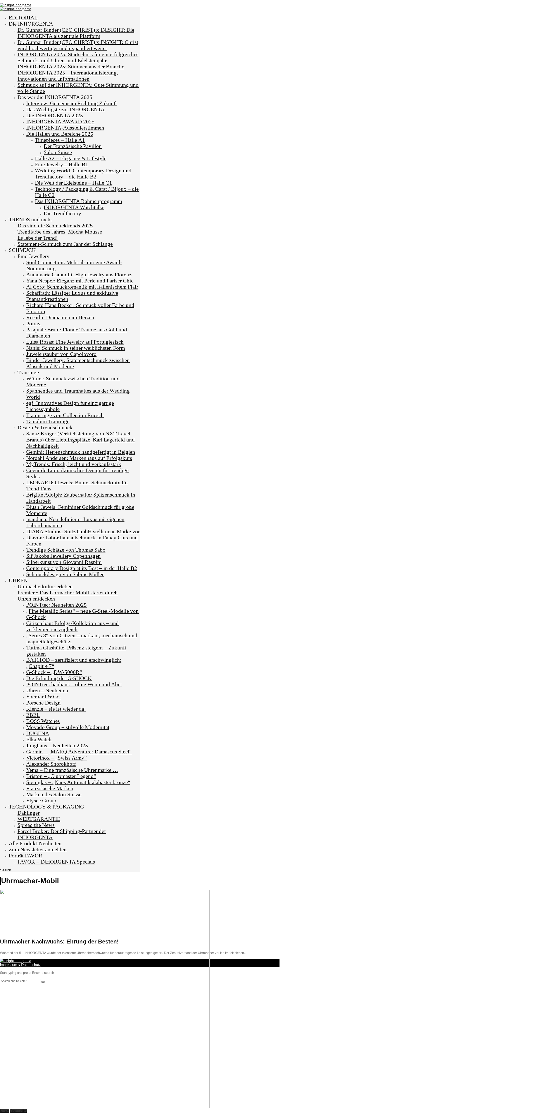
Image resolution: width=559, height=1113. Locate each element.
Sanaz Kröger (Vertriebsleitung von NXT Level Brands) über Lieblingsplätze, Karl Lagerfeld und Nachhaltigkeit (80, 440)
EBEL (33, 715)
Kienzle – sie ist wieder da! (56, 709)
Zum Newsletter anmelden (38, 849)
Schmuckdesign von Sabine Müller (65, 574)
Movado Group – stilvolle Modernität (67, 727)
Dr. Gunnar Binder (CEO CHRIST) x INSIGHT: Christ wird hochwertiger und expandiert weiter (77, 45)
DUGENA (37, 733)
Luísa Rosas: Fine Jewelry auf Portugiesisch (75, 342)
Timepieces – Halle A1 (60, 140)
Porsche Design (43, 703)
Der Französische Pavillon (73, 146)
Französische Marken (49, 788)
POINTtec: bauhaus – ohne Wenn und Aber (74, 684)
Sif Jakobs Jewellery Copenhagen (63, 556)
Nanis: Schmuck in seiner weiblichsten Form (75, 348)
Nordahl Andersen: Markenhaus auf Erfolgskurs (79, 458)
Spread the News (36, 825)
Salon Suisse (58, 152)
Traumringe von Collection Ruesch (65, 415)
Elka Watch (39, 739)
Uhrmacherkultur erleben (45, 586)
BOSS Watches (43, 721)
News (4, 1111)
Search (5, 870)
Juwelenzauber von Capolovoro (61, 354)
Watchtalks (18, 1111)
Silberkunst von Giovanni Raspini (64, 562)
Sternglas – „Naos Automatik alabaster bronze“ (78, 782)
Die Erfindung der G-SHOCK (59, 678)
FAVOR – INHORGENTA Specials (56, 862)
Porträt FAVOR (25, 856)
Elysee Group (41, 800)
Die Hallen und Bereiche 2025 (59, 134)
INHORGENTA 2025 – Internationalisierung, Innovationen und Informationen (67, 76)
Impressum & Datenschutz (20, 965)
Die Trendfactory (62, 213)
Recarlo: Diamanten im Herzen (60, 317)
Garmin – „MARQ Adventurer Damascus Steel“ (79, 752)
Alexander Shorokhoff (51, 764)
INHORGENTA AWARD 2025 (60, 122)
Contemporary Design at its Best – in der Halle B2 (81, 568)
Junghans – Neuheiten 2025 (57, 745)
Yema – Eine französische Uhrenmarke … (72, 770)
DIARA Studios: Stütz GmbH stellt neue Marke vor (83, 531)
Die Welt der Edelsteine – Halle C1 (73, 183)
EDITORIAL (23, 18)
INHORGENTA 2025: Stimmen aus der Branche (70, 66)
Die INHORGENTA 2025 (54, 115)
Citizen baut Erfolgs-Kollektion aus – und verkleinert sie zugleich (72, 626)
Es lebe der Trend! (37, 238)
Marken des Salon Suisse (53, 794)
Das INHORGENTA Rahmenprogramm (78, 201)
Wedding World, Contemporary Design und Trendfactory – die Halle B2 (83, 174)
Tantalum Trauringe (47, 421)
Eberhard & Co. (43, 696)
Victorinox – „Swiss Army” (56, 758)
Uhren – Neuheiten (47, 690)
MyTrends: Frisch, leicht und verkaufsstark (73, 464)
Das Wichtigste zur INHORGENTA (65, 109)
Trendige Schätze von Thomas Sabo (65, 550)
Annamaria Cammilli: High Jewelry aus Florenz (78, 274)
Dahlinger (28, 813)
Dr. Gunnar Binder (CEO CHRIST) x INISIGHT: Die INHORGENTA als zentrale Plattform (75, 33)
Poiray (33, 323)
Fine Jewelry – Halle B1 (61, 164)
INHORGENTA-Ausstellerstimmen (65, 128)
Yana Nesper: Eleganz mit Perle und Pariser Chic (79, 281)
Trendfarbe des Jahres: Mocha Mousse (59, 232)
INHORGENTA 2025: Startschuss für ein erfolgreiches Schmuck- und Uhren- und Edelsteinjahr (77, 57)
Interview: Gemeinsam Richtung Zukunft (71, 103)
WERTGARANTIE (38, 819)
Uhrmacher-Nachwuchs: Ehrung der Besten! (59, 941)
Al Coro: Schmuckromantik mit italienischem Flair (82, 287)
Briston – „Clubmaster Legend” (61, 776)
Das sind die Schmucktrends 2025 (55, 225)
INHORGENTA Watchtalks (74, 207)
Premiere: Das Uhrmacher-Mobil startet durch (67, 592)
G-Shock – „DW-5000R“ (54, 672)
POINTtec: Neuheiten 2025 (56, 605)
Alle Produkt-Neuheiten (35, 843)
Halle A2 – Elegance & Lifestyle (70, 158)
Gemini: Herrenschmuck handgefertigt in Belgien (80, 452)
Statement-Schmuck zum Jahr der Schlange (65, 244)
